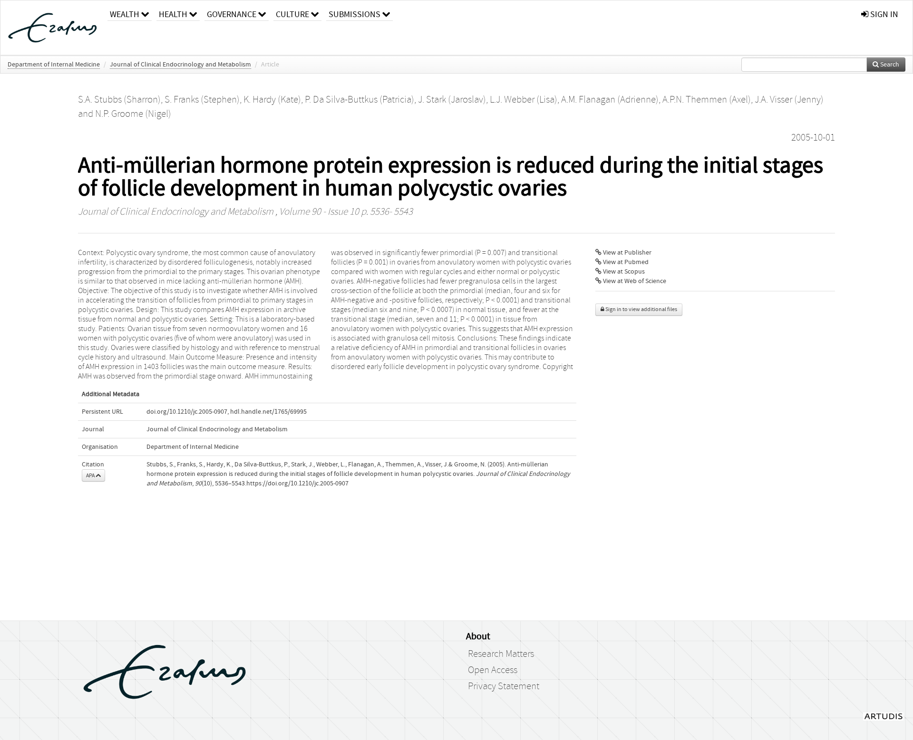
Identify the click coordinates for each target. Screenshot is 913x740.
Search (889, 64)
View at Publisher (626, 252)
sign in (883, 14)
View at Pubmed (625, 262)
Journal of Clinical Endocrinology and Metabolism (180, 64)
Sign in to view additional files (640, 309)
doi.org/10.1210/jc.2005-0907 (186, 412)
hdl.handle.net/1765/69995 (268, 412)
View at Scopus (623, 271)
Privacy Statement (503, 686)
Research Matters (501, 654)
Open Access (492, 670)
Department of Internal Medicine (54, 64)
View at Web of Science (634, 281)
